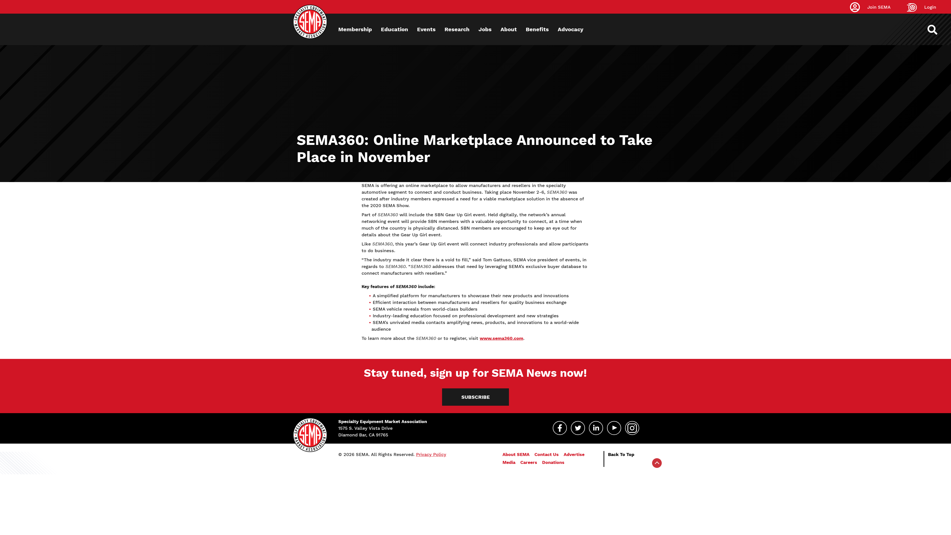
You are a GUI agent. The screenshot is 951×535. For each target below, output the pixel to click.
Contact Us (546, 454)
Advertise (574, 454)
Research (457, 29)
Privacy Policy (431, 454)
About (509, 29)
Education (394, 29)
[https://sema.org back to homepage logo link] (936, 30)
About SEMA (515, 454)
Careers (528, 462)
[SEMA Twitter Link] (578, 428)
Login (930, 7)
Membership (355, 29)
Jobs (485, 29)
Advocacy (570, 29)
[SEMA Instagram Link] (632, 428)
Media (508, 462)
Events (426, 29)
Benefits (537, 29)
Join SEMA (879, 7)
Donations (553, 462)
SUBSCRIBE (475, 397)
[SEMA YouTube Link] (614, 428)
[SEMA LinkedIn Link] (596, 428)
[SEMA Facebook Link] (560, 428)
